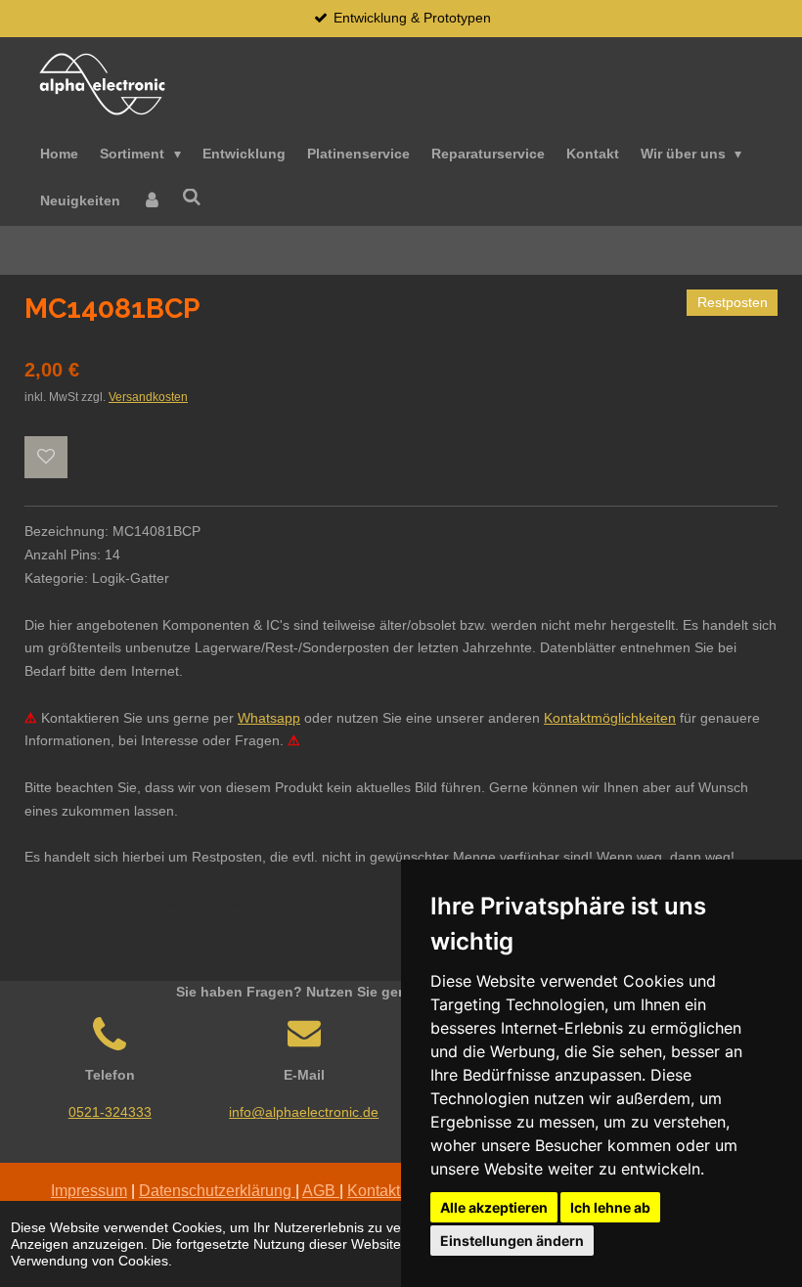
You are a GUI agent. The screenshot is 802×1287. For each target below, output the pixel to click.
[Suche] (192, 198)
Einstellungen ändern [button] (512, 1240)
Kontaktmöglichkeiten (610, 718)
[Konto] (151, 202)
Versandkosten (148, 396)
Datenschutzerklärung (217, 1190)
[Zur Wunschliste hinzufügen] (45, 457)
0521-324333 (110, 1112)
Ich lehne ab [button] (610, 1207)
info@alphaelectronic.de (304, 1112)
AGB (320, 1190)
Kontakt (373, 1190)
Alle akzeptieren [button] (494, 1207)
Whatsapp (269, 718)
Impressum (89, 1190)
